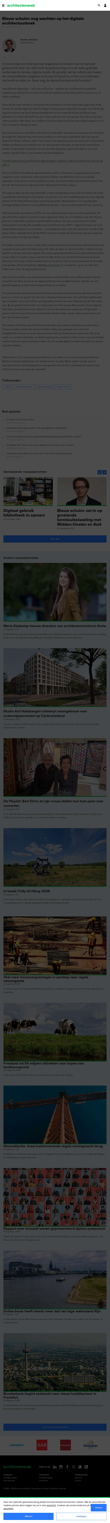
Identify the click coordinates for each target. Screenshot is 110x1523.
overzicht (51, 1505)
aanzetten (8, 1508)
